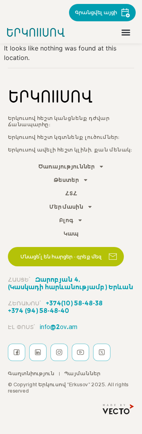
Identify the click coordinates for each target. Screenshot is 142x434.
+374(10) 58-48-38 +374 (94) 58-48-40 (55, 306)
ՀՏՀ (71, 193)
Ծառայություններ (66, 166)
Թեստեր (66, 180)
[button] (126, 32)
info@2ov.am (42, 326)
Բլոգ (66, 220)
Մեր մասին (66, 207)
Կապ (71, 233)
